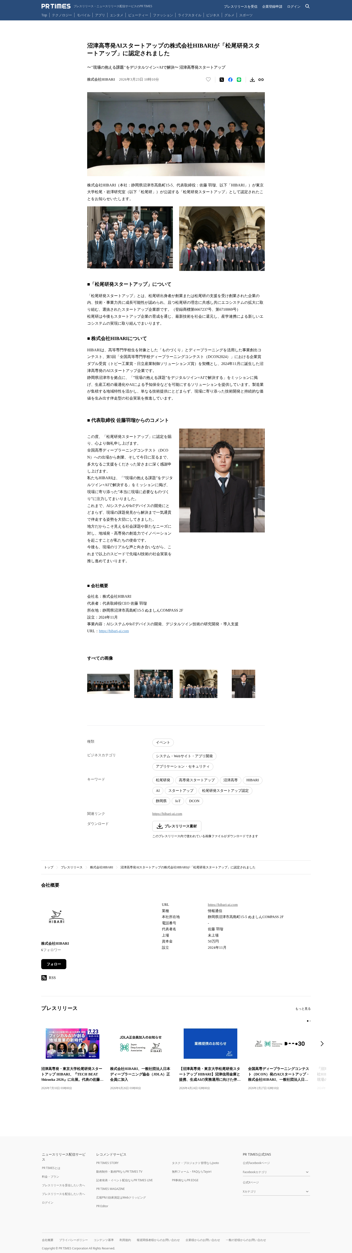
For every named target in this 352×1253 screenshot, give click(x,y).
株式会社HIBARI (101, 867)
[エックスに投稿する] (222, 80)
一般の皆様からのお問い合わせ (246, 1240)
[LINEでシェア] (239, 80)
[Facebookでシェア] (230, 80)
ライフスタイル (189, 15)
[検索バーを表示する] (307, 6)
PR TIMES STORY (107, 1163)
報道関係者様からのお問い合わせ (158, 1240)
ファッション (163, 15)
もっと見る (303, 1008)
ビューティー (138, 15)
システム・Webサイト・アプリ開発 (184, 756)
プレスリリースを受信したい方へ (63, 1185)
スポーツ (246, 15)
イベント (163, 742)
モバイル (83, 15)
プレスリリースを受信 (240, 6)
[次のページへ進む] (323, 1044)
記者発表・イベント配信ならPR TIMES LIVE (124, 1180)
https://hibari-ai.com (114, 631)
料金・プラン (50, 1177)
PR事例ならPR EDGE (185, 1180)
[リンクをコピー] (261, 80)
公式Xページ (251, 1182)
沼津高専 (230, 780)
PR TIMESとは (51, 1168)
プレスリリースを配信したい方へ (63, 1194)
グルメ (229, 15)
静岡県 (161, 801)
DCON (194, 801)
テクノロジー (62, 15)
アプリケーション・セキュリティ (183, 766)
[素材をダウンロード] (252, 80)
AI (158, 791)
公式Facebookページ (256, 1163)
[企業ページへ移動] (56, 918)
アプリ (100, 15)
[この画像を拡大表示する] (108, 684)
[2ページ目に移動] (310, 1021)
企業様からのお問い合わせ (203, 1240)
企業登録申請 (272, 6)
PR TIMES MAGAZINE (110, 1189)
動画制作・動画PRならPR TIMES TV (119, 1171)
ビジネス (213, 15)
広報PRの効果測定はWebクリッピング (121, 1197)
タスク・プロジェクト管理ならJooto (195, 1163)
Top (44, 15)
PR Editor (102, 1206)
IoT (178, 801)
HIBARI (252, 780)
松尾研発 (163, 780)
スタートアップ (180, 791)
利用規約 (125, 1240)
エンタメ (116, 15)
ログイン (294, 6)
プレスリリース (72, 867)
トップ (48, 867)
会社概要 (47, 1240)
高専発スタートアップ (197, 780)
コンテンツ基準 (104, 1240)
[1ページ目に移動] (307, 1021)
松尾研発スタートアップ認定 (225, 791)
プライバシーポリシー (73, 1240)
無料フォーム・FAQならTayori (191, 1171)
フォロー (54, 964)
